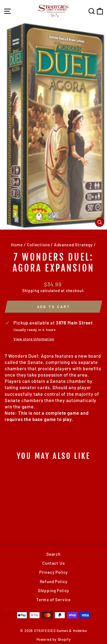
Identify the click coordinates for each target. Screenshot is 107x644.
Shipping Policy (53, 590)
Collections (38, 244)
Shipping (31, 290)
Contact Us (53, 563)
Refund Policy (53, 581)
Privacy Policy (53, 572)
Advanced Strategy (73, 244)
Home (16, 244)
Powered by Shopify (53, 639)
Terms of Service (53, 599)
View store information (33, 339)
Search (53, 554)
